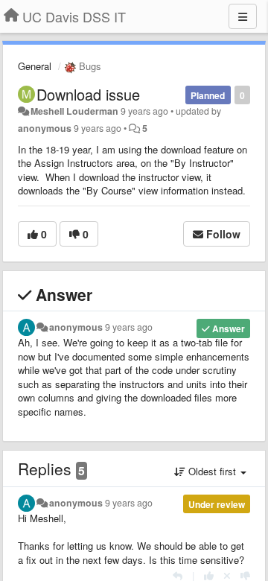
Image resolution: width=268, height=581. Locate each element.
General (34, 66)
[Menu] (243, 16)
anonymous (44, 128)
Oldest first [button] (212, 471)
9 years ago (129, 327)
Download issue (88, 94)
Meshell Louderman (74, 111)
